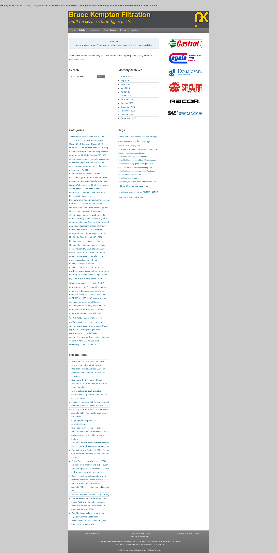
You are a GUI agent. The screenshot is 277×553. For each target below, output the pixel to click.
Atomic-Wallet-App (126, 137)
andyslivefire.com (77, 162)
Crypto (72, 211)
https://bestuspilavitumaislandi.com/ (133, 149)
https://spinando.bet (133, 175)
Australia (103, 166)
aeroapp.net (74, 155)
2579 (82, 140)
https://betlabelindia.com (135, 153)
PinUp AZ (94, 279)
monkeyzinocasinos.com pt (81, 271)
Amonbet (105, 159)
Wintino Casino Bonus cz (88, 341)
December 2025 (128, 107)
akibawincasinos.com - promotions (85, 159)
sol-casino (73, 302)
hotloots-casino (93, 241)
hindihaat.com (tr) (77, 241)
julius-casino (92, 249)
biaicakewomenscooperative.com (85, 200)
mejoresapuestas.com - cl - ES (83, 260)
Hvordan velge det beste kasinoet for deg (90, 494)
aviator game (75, 170)
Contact (123, 30)
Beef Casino (97, 181)
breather (138, 137)
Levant (79, 252)
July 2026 (125, 80)
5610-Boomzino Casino (87, 144)
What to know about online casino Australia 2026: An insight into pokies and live (90, 487)
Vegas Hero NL (96, 329)
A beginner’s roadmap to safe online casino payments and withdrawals (87, 363)
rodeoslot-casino (76, 294)
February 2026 (127, 99)
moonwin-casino (101, 271)
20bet (77, 140)
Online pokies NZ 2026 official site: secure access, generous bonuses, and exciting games (89, 394)
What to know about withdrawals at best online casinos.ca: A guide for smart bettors (89, 435)
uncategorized (96, 318)
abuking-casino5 (100, 151)
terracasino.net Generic (90, 302)
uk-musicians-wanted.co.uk (89, 313)
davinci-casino (82, 211)
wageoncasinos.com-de (80, 333)
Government (97, 230)
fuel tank (132, 142)
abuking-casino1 (92, 148)
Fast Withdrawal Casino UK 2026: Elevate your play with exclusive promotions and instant (90, 453)
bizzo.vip (105, 200)
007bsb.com (80, 136)
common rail (147, 137)
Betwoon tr (100, 192)
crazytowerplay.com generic (95, 207)
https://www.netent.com (134, 186)
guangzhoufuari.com (78, 233)
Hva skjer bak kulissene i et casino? (87, 428)
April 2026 (125, 92)
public (101, 282)
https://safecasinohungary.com (139, 167)
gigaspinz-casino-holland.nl (92, 226)
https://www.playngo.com (128, 192)
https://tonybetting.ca (127, 182)
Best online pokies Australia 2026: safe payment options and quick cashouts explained (89, 372)
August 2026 (126, 77)
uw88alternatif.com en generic (83, 322)
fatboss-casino (76, 218)
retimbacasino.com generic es (90, 291)
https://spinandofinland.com (130, 178)
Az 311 (85, 170)
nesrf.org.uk (74, 274)
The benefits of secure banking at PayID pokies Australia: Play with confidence (89, 500)
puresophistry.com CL (79, 287)
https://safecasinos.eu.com (129, 171)
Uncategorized (79, 317)
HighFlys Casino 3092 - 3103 (89, 237)
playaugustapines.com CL (85, 283)
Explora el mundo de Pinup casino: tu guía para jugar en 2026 (88, 507)
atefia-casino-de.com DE (87, 166)
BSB (71, 203)
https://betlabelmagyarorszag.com (132, 156)
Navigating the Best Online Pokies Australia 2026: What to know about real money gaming (89, 383)
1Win (71, 136)
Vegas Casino (89, 326)
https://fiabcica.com (147, 160)
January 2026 (127, 103)
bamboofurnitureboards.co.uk (82, 174)
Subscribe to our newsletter (140, 536)
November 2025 (128, 111)
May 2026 (125, 88)
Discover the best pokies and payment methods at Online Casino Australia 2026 (90, 478)
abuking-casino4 (85, 151)
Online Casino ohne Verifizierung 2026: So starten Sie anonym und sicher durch (89, 463)
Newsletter (135, 30)
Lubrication (95, 30)
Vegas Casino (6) (80, 329)
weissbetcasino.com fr (79, 337)
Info (78, 245)
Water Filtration (110, 30)
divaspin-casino (97, 211)
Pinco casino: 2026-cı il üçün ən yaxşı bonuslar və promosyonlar (88, 522)
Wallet (94, 333)
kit (141, 192)
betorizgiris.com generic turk (82, 192)
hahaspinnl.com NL (97, 233)
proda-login (150, 192)
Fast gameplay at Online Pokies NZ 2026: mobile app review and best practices (90, 470)
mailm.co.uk (98, 256)
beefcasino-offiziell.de (89, 185)
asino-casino (91, 162)
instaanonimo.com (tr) (91, 245)
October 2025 (127, 114)
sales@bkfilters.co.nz (142, 533)
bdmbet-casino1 (83, 181)
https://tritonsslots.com (146, 182)
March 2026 (126, 95)
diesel (126, 142)
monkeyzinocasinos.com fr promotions (86, 267)
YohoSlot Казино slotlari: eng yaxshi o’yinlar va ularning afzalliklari (87, 515)
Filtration (82, 30)
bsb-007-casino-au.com (84, 203)
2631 (87, 140)
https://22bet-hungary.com (129, 146)
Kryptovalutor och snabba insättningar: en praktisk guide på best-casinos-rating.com (90, 444)
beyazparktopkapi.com (80, 196)
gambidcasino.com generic (95, 218)
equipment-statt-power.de (93, 215)
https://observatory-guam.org (130, 164)
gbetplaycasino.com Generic (82, 222)
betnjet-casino (95, 189)
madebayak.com (84, 256)
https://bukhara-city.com (128, 160)
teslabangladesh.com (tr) (80, 305)
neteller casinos (88, 274)
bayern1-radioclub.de (89, 177)
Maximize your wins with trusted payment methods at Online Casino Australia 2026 (90, 404)
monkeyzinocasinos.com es (81, 263)
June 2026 (125, 84)
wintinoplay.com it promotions (82, 344)
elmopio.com (75, 215)
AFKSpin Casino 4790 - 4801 (94, 155)
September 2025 (128, 118)
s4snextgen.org (99, 298)
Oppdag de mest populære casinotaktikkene (83, 422)
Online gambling (81, 278)
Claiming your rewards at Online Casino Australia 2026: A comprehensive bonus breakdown (89, 413)
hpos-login (144, 141)
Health (72, 237)
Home (72, 30)
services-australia (130, 197)
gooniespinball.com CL (80, 230)
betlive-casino (82, 189)
